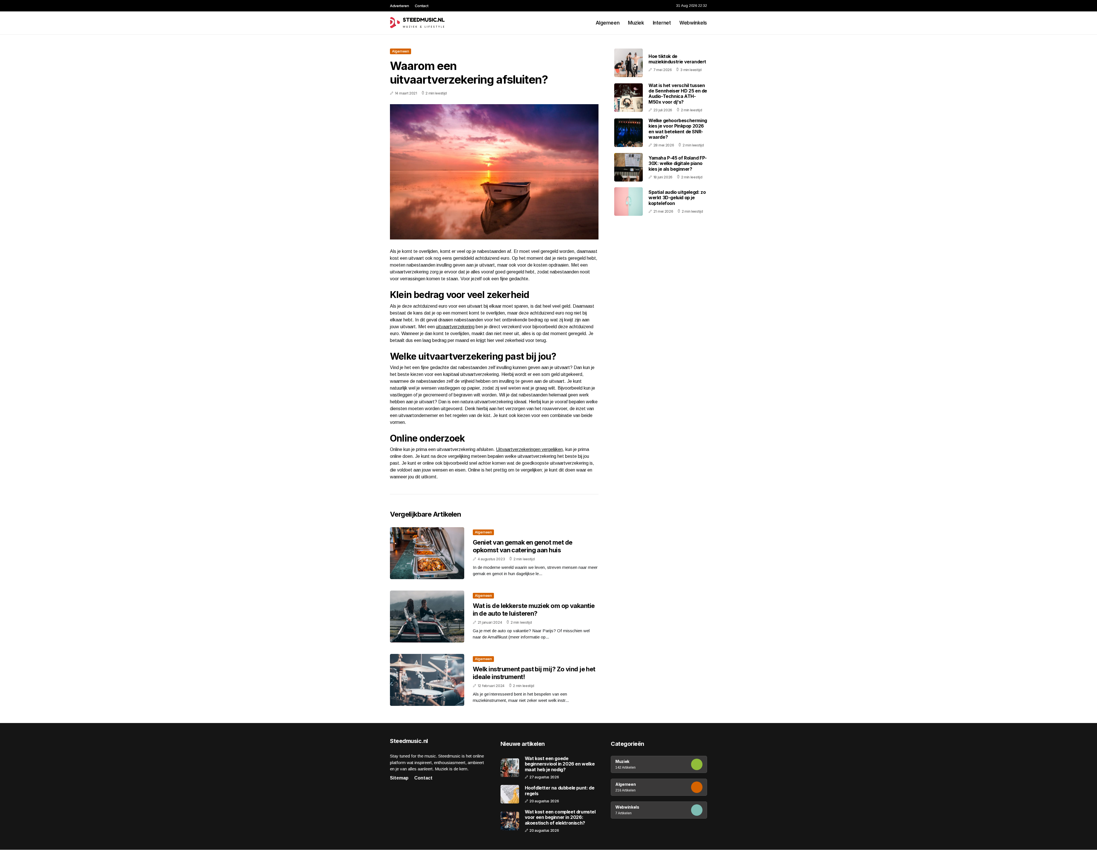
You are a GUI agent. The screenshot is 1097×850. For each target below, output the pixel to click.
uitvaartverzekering (455, 326)
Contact (422, 5)
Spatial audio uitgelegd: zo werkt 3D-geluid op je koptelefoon (677, 197)
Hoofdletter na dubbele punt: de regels (559, 790)
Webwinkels (693, 23)
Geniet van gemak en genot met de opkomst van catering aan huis (522, 546)
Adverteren (399, 5)
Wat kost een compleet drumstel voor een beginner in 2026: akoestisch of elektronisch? (560, 817)
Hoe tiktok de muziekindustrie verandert (677, 59)
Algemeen (608, 23)
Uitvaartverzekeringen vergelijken (529, 449)
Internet (662, 23)
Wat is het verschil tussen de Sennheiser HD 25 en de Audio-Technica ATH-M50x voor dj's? (677, 93)
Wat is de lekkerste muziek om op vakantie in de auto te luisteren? (533, 609)
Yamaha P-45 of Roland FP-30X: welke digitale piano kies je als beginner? (677, 163)
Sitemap (399, 778)
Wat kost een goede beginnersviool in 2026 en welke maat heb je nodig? (560, 764)
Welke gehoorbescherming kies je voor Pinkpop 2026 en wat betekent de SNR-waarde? (677, 129)
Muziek (636, 23)
